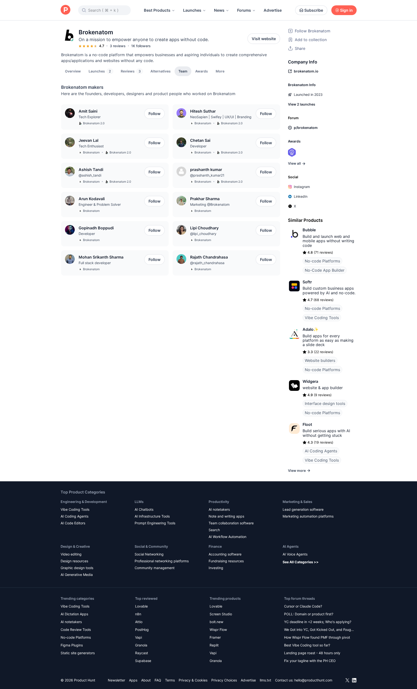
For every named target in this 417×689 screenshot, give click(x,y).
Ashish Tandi (91, 169)
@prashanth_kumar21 (207, 175)
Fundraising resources (226, 561)
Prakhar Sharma (205, 198)
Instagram (302, 187)
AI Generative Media (77, 575)
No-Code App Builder (324, 270)
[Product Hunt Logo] (65, 10)
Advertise (273, 10)
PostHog (142, 629)
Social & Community (151, 546)
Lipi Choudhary (204, 227)
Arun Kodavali (92, 198)
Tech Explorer (90, 117)
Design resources (74, 561)
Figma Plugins (72, 645)
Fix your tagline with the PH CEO (310, 661)
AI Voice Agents (295, 554)
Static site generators (78, 653)
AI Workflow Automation (227, 537)
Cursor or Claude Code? (303, 606)
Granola (141, 645)
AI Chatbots (144, 509)
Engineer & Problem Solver (100, 204)
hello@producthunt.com (313, 680)
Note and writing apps (226, 516)
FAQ (158, 680)
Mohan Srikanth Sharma (101, 257)
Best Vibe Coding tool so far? (307, 645)
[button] (220, 71)
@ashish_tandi (90, 175)
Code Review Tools (76, 629)
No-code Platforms (322, 261)
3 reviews (118, 46)
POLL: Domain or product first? (308, 614)
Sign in (346, 10)
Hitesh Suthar (203, 111)
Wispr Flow (218, 629)
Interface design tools (325, 403)
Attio (138, 622)
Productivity (219, 502)
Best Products (157, 10)
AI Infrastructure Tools (152, 516)
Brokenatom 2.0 (94, 123)
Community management (155, 568)
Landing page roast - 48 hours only (312, 653)
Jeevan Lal (88, 140)
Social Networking (149, 554)
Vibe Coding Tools (322, 317)
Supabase (143, 661)
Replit (214, 645)
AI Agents (291, 546)
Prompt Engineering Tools (155, 523)
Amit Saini (88, 111)
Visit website (264, 38)
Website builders (320, 360)
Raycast (141, 653)
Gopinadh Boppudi (96, 227)
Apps (133, 680)
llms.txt (265, 680)
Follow (154, 113)
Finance (215, 546)
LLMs (139, 502)
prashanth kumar (206, 169)
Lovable (141, 606)
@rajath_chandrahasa (207, 263)
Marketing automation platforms (308, 516)
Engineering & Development (84, 502)
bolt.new (216, 622)
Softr (307, 281)
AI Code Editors (73, 523)
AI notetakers (219, 509)
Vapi (138, 637)
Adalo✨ (310, 329)
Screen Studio (221, 614)
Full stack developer (95, 263)
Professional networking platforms (162, 561)
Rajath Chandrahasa (209, 257)
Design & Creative (75, 546)
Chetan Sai (200, 140)
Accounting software (225, 554)
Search (214, 530)
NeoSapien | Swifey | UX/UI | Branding (220, 117)
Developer (198, 146)
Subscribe (313, 10)
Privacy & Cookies (193, 680)
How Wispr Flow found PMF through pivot (317, 637)
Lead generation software (303, 509)
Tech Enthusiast (91, 146)
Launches (192, 10)
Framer (215, 637)
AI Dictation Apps (74, 614)
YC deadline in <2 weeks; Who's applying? (317, 622)
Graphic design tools (77, 568)
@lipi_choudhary (203, 234)
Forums (244, 10)
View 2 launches (301, 104)
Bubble (309, 229)
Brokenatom (203, 123)
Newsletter (116, 680)
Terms (170, 680)
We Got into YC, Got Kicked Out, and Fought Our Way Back (319, 630)
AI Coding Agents (321, 450)
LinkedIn (300, 196)
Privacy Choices (224, 680)
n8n (138, 614)
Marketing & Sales (297, 502)
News (219, 10)
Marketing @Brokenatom (210, 204)
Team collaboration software (231, 523)
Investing (216, 568)
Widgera (310, 381)
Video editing (71, 554)
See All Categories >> (301, 562)
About (146, 680)
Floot (307, 424)
